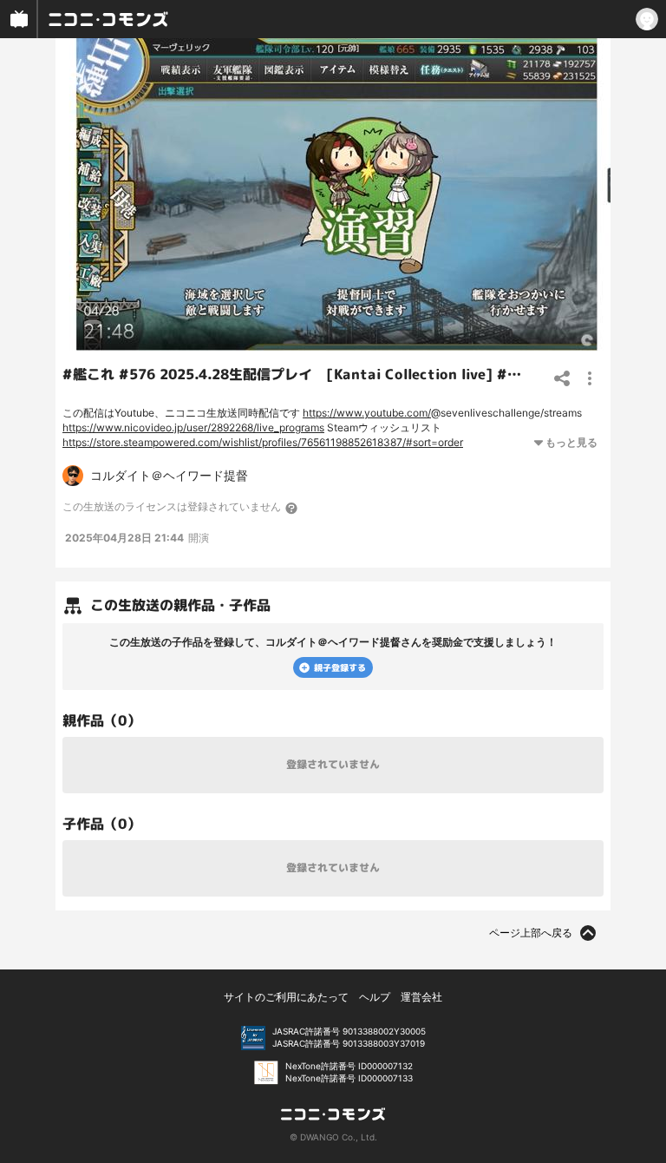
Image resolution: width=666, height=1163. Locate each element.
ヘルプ (374, 996)
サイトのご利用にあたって (286, 996)
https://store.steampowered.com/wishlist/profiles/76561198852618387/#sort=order (262, 442)
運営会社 (421, 996)
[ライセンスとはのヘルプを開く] (292, 508)
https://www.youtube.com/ (367, 412)
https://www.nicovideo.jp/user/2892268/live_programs (193, 427)
